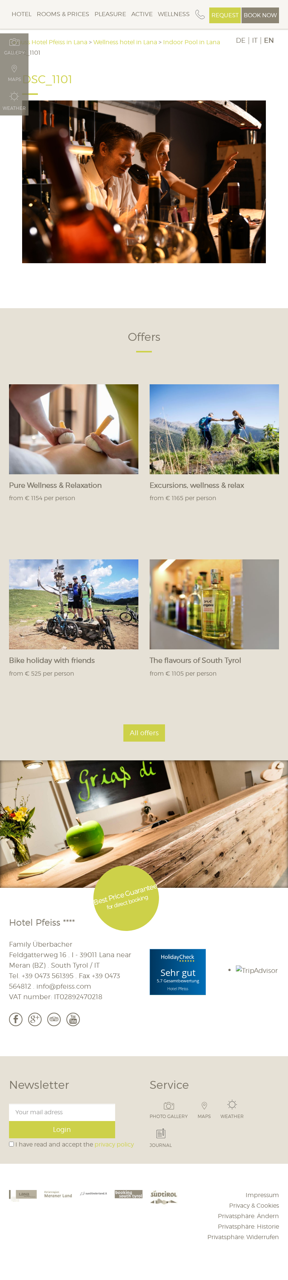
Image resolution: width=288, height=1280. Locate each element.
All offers (144, 733)
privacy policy (114, 1144)
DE (241, 40)
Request (225, 15)
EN (269, 40)
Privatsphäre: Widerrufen (243, 1237)
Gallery (14, 52)
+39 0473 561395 (48, 976)
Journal (161, 1145)
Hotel (22, 14)
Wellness (174, 14)
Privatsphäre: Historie (248, 1226)
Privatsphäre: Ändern (248, 1216)
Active (142, 14)
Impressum (262, 1195)
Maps (204, 1116)
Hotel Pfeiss (177, 988)
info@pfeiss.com (63, 986)
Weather (232, 1116)
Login (62, 1129)
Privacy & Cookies (254, 1205)
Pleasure (110, 14)
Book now (260, 15)
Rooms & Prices (63, 14)
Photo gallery (169, 1116)
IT (255, 40)
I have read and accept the (74, 1144)
